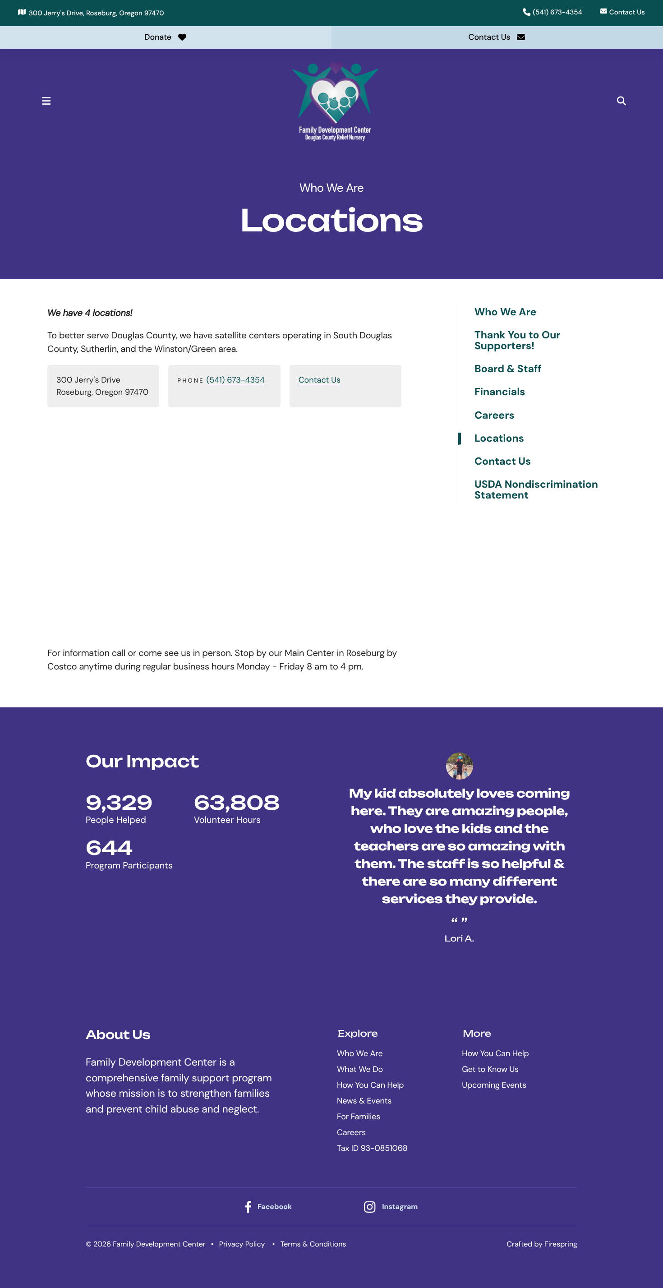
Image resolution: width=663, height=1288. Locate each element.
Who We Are (505, 312)
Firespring (560, 1244)
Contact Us (627, 12)
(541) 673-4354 (557, 12)
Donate (157, 37)
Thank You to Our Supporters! (517, 340)
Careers (494, 416)
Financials (499, 392)
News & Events (364, 1100)
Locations (499, 439)
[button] (46, 101)
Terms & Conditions (313, 1244)
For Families (358, 1116)
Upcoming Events (494, 1085)
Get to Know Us (490, 1069)
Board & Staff (508, 369)
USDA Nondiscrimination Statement (536, 490)
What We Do (360, 1069)
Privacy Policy (242, 1244)
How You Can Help (370, 1085)
